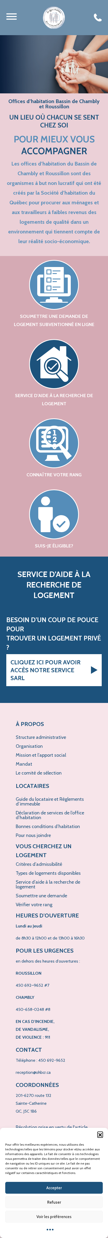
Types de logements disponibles (48, 873)
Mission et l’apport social (41, 755)
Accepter (54, 1188)
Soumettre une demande (41, 896)
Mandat (24, 764)
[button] (100, 1134)
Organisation (29, 746)
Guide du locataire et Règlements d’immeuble (50, 801)
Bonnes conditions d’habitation (48, 826)
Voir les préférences (54, 1216)
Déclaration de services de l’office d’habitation (50, 815)
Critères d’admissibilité (39, 864)
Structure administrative (41, 737)
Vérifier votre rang (34, 905)
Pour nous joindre (33, 835)
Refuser (54, 1202)
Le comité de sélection (39, 773)
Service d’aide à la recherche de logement (48, 884)
